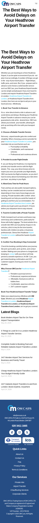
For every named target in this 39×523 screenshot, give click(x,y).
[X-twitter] (27, 432)
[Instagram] (19, 432)
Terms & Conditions (19, 470)
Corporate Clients (19, 494)
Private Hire (19, 482)
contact (12, 254)
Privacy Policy (19, 466)
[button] (36, 3)
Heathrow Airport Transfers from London (16, 203)
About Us (19, 454)
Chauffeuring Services (19, 490)
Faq (19, 462)
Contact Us (19, 458)
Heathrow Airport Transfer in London (18, 141)
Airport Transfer (19, 486)
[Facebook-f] (12, 432)
